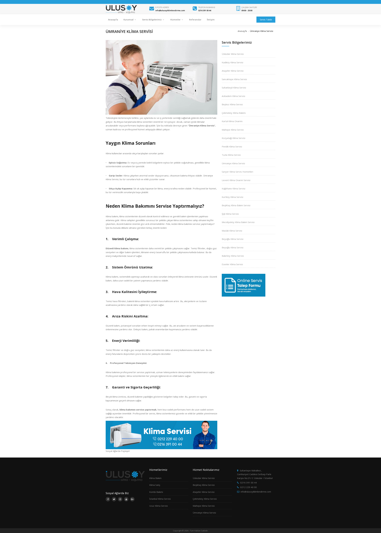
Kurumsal (129, 19)
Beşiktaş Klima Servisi (204, 484)
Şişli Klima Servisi (230, 213)
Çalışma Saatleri (249, 7)
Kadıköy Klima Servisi (232, 62)
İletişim (211, 19)
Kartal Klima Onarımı (232, 121)
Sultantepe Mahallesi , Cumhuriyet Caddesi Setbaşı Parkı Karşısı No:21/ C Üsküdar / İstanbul (255, 474)
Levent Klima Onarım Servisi (236, 180)
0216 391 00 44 (248, 482)
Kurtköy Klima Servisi (232, 196)
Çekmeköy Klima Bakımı (234, 112)
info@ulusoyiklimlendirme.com (256, 491)
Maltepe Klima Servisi (233, 129)
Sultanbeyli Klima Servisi (234, 87)
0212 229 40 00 (248, 487)
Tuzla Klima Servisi (231, 154)
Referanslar (195, 19)
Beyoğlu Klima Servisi (232, 238)
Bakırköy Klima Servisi (233, 255)
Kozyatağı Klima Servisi (233, 138)
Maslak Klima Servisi (232, 230)
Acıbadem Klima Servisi (233, 96)
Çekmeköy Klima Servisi (205, 498)
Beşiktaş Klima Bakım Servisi (236, 205)
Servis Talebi (266, 19)
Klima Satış (154, 484)
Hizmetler (175, 19)
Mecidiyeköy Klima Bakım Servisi (238, 222)
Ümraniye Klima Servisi (233, 163)
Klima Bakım (155, 478)
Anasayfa (113, 19)
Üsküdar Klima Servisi (233, 53)
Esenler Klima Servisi (232, 264)
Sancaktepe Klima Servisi (234, 79)
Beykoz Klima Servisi (232, 104)
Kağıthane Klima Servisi (233, 188)
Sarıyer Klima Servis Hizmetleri (237, 171)
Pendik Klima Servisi (232, 146)
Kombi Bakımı (156, 491)
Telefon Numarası (206, 7)
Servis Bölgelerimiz (152, 19)
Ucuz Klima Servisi (158, 505)
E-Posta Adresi (162, 7)
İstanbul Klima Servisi (160, 498)
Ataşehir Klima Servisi (232, 70)
